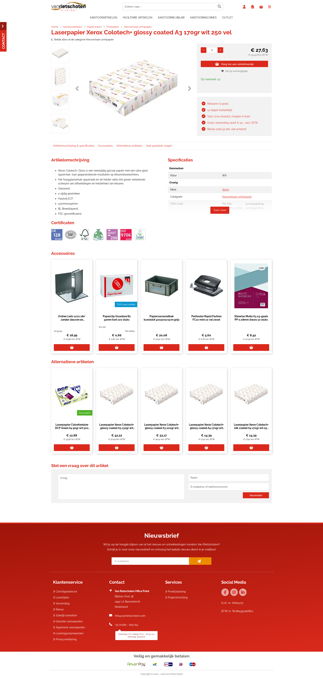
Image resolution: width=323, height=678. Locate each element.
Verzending (63, 603)
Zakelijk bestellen (66, 615)
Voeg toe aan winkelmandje (237, 64)
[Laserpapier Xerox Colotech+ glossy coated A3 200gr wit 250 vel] (161, 394)
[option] (60, 53)
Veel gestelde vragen (159, 145)
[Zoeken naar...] (219, 6)
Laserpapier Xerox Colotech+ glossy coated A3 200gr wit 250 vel (161, 428)
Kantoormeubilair (171, 17)
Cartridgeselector (66, 591)
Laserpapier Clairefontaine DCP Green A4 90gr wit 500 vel (71, 428)
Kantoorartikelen (103, 17)
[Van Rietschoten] (68, 10)
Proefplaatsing (177, 591)
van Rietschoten (174, 674)
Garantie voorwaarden (69, 621)
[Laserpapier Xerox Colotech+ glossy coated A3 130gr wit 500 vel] (116, 394)
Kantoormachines (203, 17)
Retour (60, 609)
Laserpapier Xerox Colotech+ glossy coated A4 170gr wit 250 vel (206, 428)
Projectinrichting (178, 597)
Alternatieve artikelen (129, 145)
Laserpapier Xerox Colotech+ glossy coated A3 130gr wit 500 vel (116, 428)
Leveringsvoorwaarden (69, 633)
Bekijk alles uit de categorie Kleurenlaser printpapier (84, 39)
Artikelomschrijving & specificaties (73, 145)
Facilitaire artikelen (137, 17)
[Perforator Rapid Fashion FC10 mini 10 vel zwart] (206, 286)
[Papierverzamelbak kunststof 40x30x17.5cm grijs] (161, 286)
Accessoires (105, 145)
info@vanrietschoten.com (130, 615)
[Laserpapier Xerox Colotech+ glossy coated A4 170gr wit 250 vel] (206, 394)
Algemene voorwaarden (70, 627)
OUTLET (227, 17)
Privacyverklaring (66, 639)
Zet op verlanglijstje (236, 71)
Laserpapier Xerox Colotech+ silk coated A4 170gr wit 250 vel (251, 428)
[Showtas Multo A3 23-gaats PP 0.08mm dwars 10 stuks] (251, 286)
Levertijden (62, 597)
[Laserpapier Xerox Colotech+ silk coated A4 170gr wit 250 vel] (251, 394)
